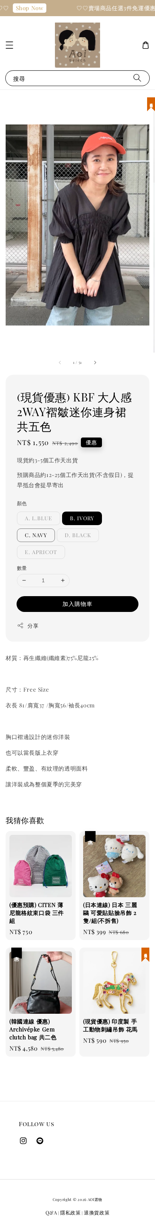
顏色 (22, 503)
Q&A (51, 1212)
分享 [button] (32, 625)
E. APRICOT (41, 552)
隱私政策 (70, 1212)
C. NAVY (36, 535)
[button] (9, 45)
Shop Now (26, 8)
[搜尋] (137, 78)
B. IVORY (82, 518)
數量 (22, 568)
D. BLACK (78, 535)
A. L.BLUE (38, 518)
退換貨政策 (97, 1212)
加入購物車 (77, 603)
